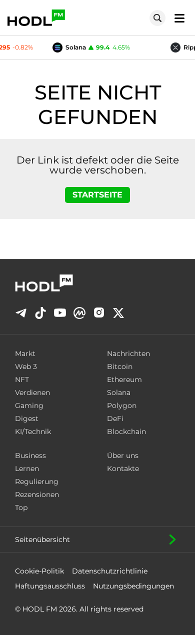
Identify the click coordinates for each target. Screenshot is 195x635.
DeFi (115, 418)
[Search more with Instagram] (99, 312)
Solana (118, 392)
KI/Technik (33, 431)
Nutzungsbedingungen (133, 586)
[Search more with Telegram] (21, 313)
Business (30, 455)
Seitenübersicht (42, 539)
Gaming (29, 405)
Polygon (121, 405)
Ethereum (124, 379)
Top (21, 507)
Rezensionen (37, 494)
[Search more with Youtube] (60, 312)
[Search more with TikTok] (40, 313)
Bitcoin (119, 366)
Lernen (27, 468)
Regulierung (36, 481)
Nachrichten (128, 353)
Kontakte (123, 468)
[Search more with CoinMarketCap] (80, 313)
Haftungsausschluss (50, 586)
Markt (25, 353)
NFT (22, 379)
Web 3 (26, 366)
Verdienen (32, 392)
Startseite (97, 195)
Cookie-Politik (39, 571)
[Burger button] (177, 17)
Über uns (122, 455)
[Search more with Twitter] (118, 313)
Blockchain (126, 431)
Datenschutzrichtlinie (110, 571)
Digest (26, 418)
